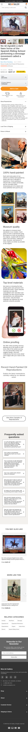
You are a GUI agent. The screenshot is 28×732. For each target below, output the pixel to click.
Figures (13, 626)
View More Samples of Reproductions (14, 418)
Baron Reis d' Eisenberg (7, 62)
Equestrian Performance (17, 623)
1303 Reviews (10, 66)
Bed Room (11, 620)
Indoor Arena (22, 626)
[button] (4, 397)
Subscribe (14, 657)
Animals (3, 620)
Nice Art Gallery (14, 4)
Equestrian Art (5, 623)
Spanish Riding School (14, 629)
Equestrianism (5, 626)
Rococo (3, 629)
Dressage (20, 620)
